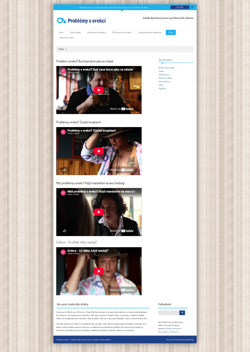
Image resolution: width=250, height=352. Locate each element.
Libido (161, 85)
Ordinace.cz (174, 332)
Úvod (61, 32)
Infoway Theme (171, 339)
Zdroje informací (67, 37)
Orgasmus (162, 88)
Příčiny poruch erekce (122, 32)
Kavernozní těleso (165, 78)
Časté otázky (75, 32)
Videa (170, 32)
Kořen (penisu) (164, 81)
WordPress (190, 339)
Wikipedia (168, 328)
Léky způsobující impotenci (150, 32)
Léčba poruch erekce (96, 32)
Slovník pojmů (166, 59)
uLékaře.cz (165, 332)
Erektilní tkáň (164, 74)
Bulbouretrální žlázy (166, 67)
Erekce (161, 71)
